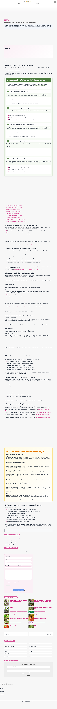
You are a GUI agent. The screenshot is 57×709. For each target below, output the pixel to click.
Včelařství (6, 656)
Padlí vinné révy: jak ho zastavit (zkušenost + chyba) (19, 619)
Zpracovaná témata (32, 653)
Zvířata (30, 648)
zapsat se (25, 673)
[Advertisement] (26, 11)
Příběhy (30, 651)
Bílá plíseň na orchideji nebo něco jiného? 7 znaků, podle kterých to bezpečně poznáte (28, 269)
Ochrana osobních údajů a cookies (7, 693)
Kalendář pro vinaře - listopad (40, 618)
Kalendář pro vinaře (32, 646)
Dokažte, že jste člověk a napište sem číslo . (15, 565)
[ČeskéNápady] (28, 2)
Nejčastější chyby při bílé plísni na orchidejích (14, 205)
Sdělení (6, 568)
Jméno (6, 559)
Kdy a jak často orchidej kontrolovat (13, 213)
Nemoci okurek (7, 540)
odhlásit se (33, 673)
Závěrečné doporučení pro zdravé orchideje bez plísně (16, 221)
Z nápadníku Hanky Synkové (9, 646)
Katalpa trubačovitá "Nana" (10, 536)
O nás (2, 688)
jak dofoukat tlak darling (48, 633)
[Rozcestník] (55, 2)
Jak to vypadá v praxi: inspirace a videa (13, 217)
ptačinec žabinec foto (8, 633)
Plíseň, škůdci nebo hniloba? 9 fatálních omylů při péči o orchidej (25, 350)
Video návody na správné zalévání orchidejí (43, 417)
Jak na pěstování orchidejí (39, 622)
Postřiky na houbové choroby (40, 611)
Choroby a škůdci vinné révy (10, 538)
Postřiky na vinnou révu (39, 614)
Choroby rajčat (13, 625)
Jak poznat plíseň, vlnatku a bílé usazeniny (14, 209)
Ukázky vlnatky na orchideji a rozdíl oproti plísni (43, 412)
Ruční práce (31, 643)
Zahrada (6, 651)
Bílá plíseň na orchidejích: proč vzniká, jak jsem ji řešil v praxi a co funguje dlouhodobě (21, 306)
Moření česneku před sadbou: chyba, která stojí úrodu (18, 612)
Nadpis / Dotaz (7, 556)
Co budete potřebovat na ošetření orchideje (14, 215)
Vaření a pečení (7, 653)
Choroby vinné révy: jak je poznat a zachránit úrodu (43, 608)
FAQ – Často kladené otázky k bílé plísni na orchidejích (16, 219)
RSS (1, 696)
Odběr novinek (3, 689)
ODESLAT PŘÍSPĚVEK (18, 590)
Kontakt (30, 656)
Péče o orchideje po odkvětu (15, 614)
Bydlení (6, 648)
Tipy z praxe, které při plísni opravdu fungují (14, 207)
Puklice (11, 607)
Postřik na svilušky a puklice (15, 622)
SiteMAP (2, 694)
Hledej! (38, 3)
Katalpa (6, 544)
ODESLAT (28, 675)
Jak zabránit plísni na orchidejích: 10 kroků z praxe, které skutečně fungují (30, 244)
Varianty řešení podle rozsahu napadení (14, 211)
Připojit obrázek (8, 583)
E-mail (6, 562)
